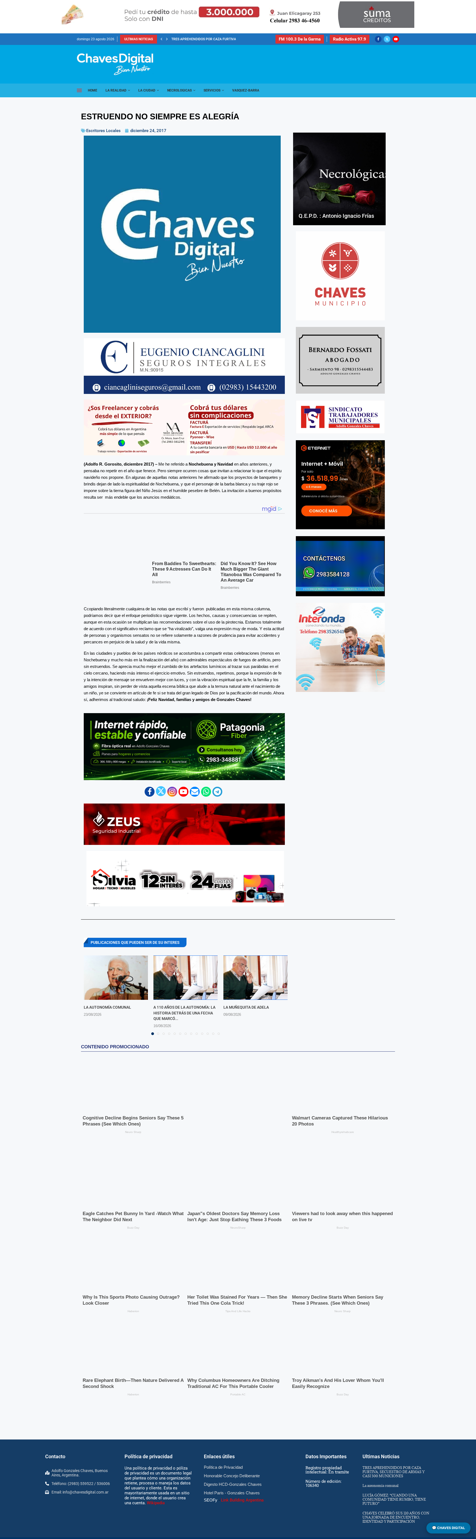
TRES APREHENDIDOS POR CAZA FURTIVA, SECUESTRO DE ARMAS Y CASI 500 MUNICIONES (393, 1435)
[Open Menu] (79, 90)
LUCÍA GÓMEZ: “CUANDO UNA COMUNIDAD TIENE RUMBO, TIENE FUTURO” (394, 1462)
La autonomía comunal (191, 39)
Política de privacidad (148, 1420)
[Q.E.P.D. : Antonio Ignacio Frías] (339, 179)
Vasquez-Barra (245, 90)
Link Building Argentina (242, 1463)
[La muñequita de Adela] (255, 977)
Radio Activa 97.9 (349, 39)
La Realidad (116, 90)
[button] (161, 39)
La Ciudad (146, 90)
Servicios (212, 90)
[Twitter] (387, 39)
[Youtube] (396, 39)
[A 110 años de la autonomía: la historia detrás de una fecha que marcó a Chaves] (185, 977)
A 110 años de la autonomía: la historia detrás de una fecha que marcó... (184, 1013)
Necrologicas (179, 90)
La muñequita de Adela (246, 1007)
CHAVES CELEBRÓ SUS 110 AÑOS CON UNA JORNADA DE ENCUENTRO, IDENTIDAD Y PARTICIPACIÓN (396, 1480)
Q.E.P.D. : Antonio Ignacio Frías (336, 216)
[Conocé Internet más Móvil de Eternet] (340, 484)
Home (92, 90)
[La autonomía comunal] (116, 977)
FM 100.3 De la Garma (300, 39)
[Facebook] (378, 39)
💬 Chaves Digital (448, 1528)
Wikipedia (156, 1466)
